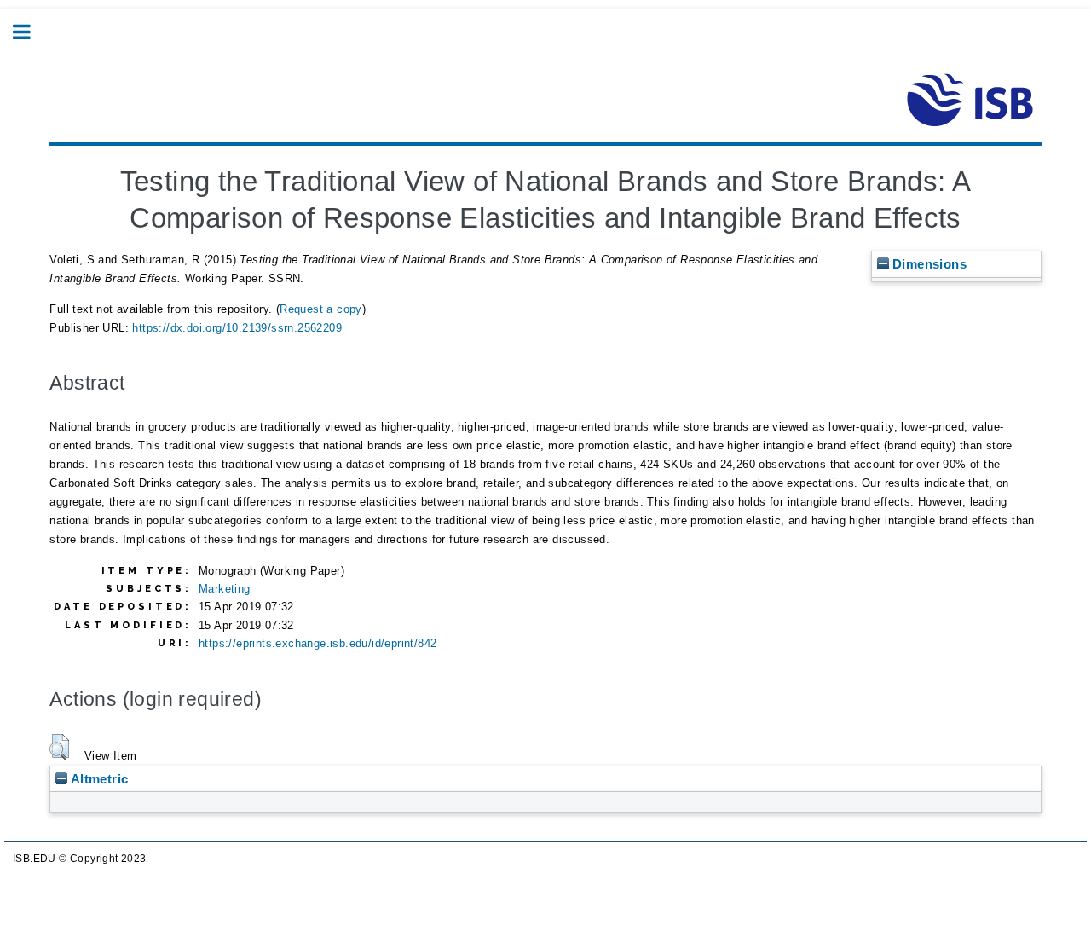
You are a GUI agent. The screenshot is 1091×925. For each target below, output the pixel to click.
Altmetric (97, 779)
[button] (59, 747)
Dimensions (928, 264)
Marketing (225, 588)
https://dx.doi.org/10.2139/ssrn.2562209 (237, 327)
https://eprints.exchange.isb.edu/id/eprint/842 (317, 643)
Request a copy (321, 309)
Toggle (30, 32)
